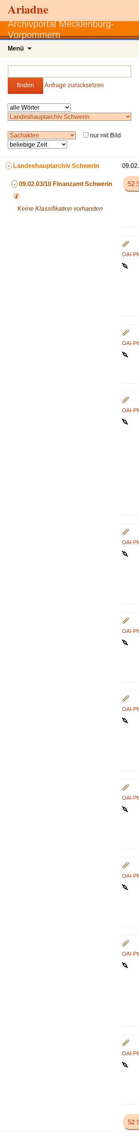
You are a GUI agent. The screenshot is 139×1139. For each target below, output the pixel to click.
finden (25, 85)
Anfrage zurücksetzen (74, 85)
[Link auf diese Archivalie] (125, 265)
